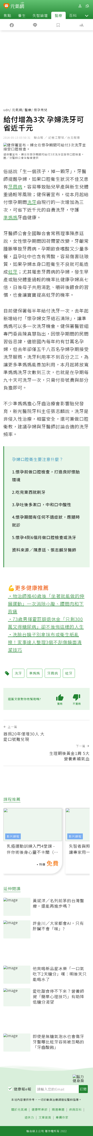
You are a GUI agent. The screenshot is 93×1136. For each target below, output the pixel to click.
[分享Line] (34, 24)
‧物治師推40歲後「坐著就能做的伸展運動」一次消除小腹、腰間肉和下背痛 (46, 604)
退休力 (29, 1117)
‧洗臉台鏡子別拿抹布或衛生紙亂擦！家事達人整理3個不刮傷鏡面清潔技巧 (45, 642)
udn (6, 109)
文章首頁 (45, 1117)
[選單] (87, 6)
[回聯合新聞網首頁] (6, 6)
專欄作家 (62, 1117)
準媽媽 (10, 217)
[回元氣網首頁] (17, 5)
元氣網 (17, 109)
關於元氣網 (19, 1109)
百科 (73, 15)
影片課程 (13, 836)
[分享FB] (11, 24)
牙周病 (15, 186)
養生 (22, 15)
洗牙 (32, 202)
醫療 (58, 15)
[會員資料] (80, 6)
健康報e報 (22, 1089)
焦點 (7, 15)
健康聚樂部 (39, 1109)
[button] (86, 15)
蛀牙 (13, 271)
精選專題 (58, 1109)
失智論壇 (40, 15)
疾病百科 (75, 1109)
